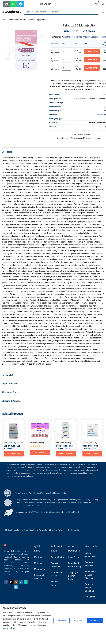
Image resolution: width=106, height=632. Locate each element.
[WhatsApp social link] (26, 582)
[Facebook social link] (6, 582)
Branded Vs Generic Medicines (90, 575)
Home (4, 20)
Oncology (86, 37)
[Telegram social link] (16, 587)
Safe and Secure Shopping (89, 587)
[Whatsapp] (13, 4)
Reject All (78, 620)
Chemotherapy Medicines (17, 20)
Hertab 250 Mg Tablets (13, 443)
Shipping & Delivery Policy (73, 575)
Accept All (95, 620)
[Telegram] (20, 4)
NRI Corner (90, 597)
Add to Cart (91, 52)
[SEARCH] (96, 12)
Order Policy (73, 557)
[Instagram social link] (16, 582)
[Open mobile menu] (102, 11)
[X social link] (11, 582)
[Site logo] (11, 12)
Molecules (38, 563)
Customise (61, 620)
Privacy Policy (57, 557)
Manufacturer (40, 569)
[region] (53, 618)
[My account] (102, 3)
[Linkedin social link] (21, 582)
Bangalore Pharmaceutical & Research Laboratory (82, 138)
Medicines (38, 557)
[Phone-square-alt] (6, 4)
